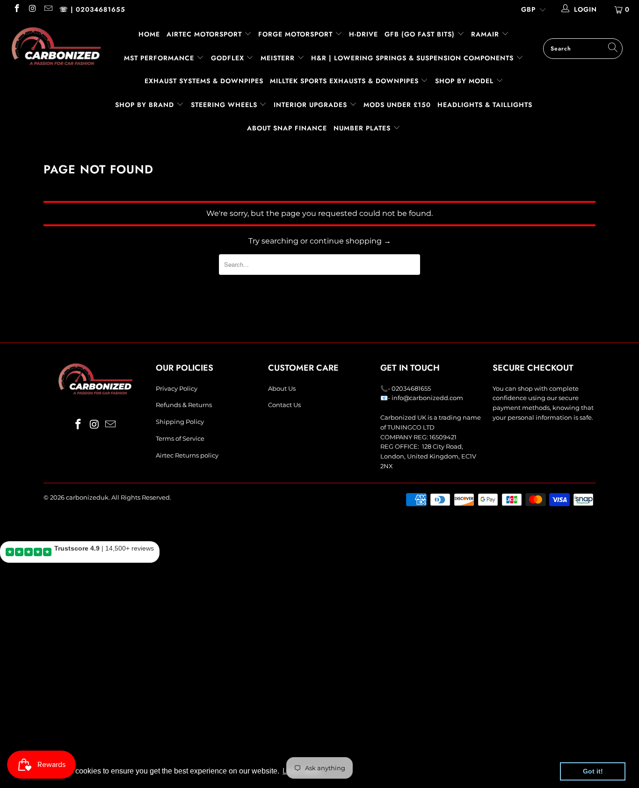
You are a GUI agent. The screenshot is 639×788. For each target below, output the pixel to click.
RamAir (486, 34)
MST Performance (160, 58)
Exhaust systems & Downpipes (204, 81)
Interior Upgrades (311, 104)
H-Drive (363, 34)
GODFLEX (229, 58)
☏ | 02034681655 (92, 9)
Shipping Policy (180, 421)
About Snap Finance (287, 128)
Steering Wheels (225, 104)
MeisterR (279, 58)
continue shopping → (350, 240)
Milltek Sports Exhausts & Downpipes (345, 81)
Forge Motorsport (295, 34)
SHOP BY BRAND (145, 104)
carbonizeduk (87, 497)
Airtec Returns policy (187, 455)
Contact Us (284, 404)
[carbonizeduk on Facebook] (16, 9)
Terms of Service (180, 438)
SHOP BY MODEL (464, 81)
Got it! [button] (593, 771)
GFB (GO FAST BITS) (421, 34)
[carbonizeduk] (55, 46)
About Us (282, 388)
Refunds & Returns (184, 404)
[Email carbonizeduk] (47, 9)
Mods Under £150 (397, 104)
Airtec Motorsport (204, 34)
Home (149, 34)
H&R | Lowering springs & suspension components (413, 58)
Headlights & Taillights (484, 104)
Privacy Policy (176, 388)
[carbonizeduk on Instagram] (32, 9)
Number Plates (363, 128)
